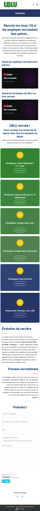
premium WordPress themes (26, 506)
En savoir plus (20, 170)
